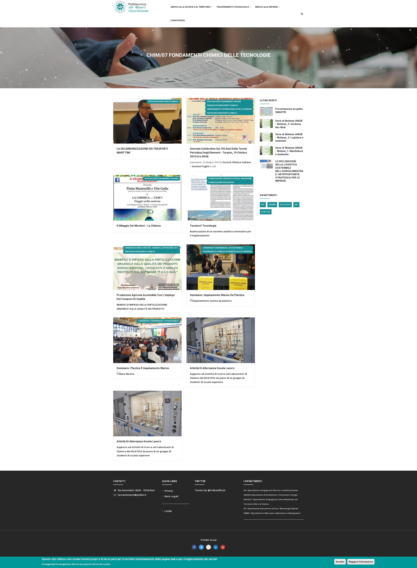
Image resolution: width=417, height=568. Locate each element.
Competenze (178, 20)
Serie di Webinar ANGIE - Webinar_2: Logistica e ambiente (289, 137)
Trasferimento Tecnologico (232, 7)
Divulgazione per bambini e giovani (224, 101)
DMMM (272, 204)
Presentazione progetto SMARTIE (289, 110)
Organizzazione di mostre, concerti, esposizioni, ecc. (151, 248)
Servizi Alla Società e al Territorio (191, 7)
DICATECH (285, 204)
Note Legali (171, 496)
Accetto (340, 561)
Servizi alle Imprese (266, 7)
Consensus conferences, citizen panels (223, 248)
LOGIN (168, 511)
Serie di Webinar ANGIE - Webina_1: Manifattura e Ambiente (289, 151)
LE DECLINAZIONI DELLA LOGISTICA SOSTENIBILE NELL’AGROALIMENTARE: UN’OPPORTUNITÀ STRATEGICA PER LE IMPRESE (289, 171)
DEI (296, 204)
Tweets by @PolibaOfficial (210, 490)
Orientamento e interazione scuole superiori (229, 109)
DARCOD (265, 211)
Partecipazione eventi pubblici (163, 101)
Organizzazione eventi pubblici (222, 105)
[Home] (133, 6)
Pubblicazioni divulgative (221, 182)
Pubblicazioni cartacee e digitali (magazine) (230, 178)
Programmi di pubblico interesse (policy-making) (227, 252)
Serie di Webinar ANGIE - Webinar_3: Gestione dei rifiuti (289, 124)
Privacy (169, 490)
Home (208, 60)
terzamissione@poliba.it (131, 494)
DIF (263, 204)
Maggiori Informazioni (361, 561)
